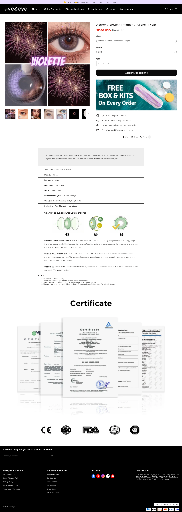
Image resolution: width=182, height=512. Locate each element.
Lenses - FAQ (52, 485)
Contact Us (51, 478)
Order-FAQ (51, 489)
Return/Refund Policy (11, 478)
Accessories (126, 9)
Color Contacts (52, 9)
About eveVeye (53, 474)
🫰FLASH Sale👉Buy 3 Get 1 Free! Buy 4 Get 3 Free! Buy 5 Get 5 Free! (91, 2)
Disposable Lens (74, 9)
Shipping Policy (9, 474)
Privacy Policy (8, 482)
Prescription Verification (12, 489)
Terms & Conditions (10, 485)
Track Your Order (53, 493)
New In (36, 9)
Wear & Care (52, 482)
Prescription (95, 9)
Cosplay (110, 9)
